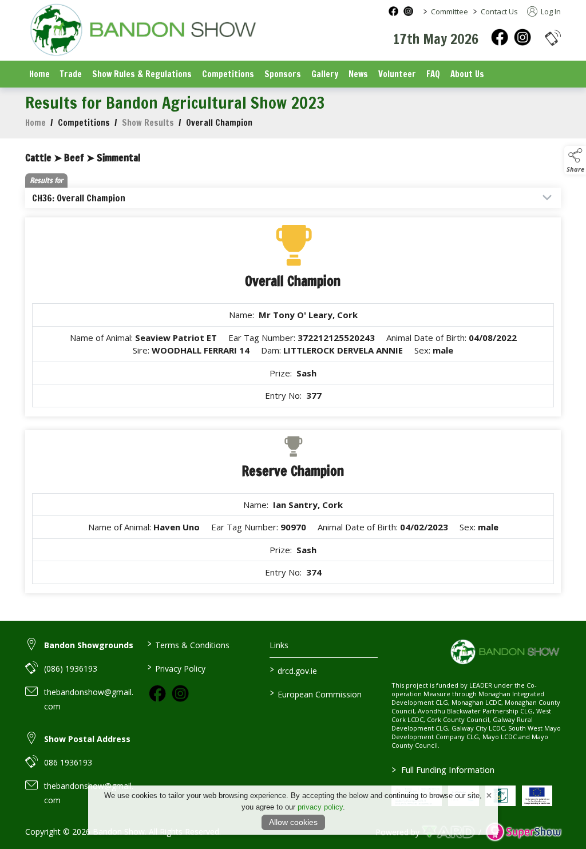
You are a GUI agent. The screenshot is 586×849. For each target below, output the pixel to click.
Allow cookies (293, 822)
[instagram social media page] (408, 11)
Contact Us (499, 11)
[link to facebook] (157, 693)
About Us (467, 74)
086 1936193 (68, 762)
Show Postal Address (87, 738)
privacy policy (320, 807)
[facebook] (499, 37)
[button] (553, 37)
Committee (449, 11)
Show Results (148, 123)
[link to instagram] (180, 693)
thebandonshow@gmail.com (88, 699)
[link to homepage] (142, 31)
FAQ (433, 74)
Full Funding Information (443, 769)
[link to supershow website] (523, 832)
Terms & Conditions (188, 644)
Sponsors (282, 74)
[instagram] (522, 37)
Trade (71, 74)
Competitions (228, 74)
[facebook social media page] (393, 11)
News (358, 74)
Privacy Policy (176, 667)
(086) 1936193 (70, 668)
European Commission (315, 693)
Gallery (324, 74)
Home (39, 74)
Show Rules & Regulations (142, 74)
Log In (550, 11)
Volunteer (397, 74)
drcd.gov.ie (293, 670)
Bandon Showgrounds (88, 645)
